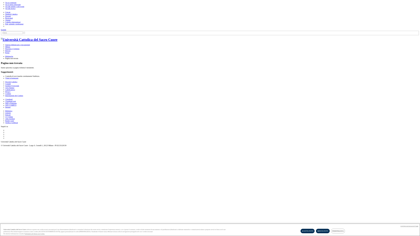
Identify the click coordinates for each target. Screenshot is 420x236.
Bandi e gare (9, 121)
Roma (7, 53)
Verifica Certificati (11, 123)
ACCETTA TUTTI (307, 231)
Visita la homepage (11, 78)
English (3, 30)
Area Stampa (9, 88)
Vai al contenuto (10, 3)
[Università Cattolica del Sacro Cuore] (29, 40)
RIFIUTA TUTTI (323, 231)
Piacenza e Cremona (12, 49)
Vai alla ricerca (10, 9)
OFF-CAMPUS (10, 105)
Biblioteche (9, 56)
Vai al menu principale (13, 5)
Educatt (7, 115)
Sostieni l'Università (12, 86)
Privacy (7, 92)
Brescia (7, 51)
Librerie (8, 113)
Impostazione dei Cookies (14, 96)
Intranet (7, 107)
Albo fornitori (10, 119)
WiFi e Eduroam (11, 103)
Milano (7, 47)
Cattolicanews (10, 90)
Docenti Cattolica (11, 82)
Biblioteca (8, 111)
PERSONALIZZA (338, 231)
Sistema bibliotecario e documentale (17, 45)
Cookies (8, 94)
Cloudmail (8, 99)
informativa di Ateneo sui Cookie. (35, 234)
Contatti (8, 84)
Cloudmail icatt (10, 101)
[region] (210, 230)
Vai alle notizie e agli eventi (14, 7)
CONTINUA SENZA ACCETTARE (409, 226)
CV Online (9, 117)
